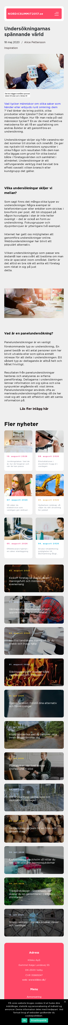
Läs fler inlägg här (34, 409)
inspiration (11, 47)
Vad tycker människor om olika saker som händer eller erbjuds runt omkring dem (32, 105)
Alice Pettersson (34, 42)
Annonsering (34, 996)
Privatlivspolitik (38, 1020)
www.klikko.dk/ (37, 979)
